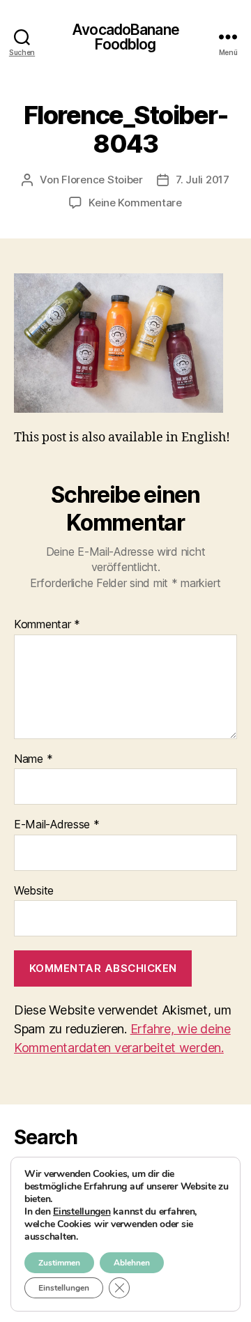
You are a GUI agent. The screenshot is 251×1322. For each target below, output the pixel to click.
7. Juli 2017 (202, 179)
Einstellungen (82, 1212)
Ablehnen (132, 1262)
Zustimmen (59, 1262)
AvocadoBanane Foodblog (125, 37)
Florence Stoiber (102, 179)
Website (34, 891)
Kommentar (47, 624)
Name (33, 759)
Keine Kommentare (135, 202)
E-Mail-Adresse (57, 825)
